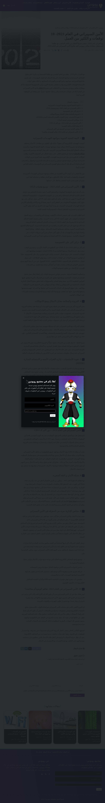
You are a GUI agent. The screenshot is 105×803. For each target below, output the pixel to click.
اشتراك (52, 415)
